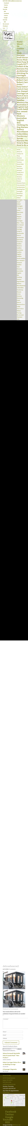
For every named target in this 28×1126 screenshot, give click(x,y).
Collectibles (22, 134)
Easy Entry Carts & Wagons (20, 214)
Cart (4, 28)
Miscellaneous (21, 285)
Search (19, 1049)
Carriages (21, 75)
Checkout (5, 26)
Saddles (20, 100)
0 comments (12, 969)
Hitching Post (21, 189)
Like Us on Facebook (9, 1107)
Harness (21, 55)
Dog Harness (20, 281)
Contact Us (20, 153)
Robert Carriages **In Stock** (21, 200)
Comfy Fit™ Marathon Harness (20, 174)
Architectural (21, 187)
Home (19, 42)
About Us (19, 151)
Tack (19, 114)
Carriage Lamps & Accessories (20, 231)
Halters (20, 129)
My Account (6, 24)
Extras (20, 138)
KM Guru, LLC (17, 1125)
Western (21, 116)
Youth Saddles (21, 258)
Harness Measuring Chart (20, 298)
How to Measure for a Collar (21, 304)
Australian (22, 118)
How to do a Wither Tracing (20, 311)
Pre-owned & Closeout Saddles (20, 262)
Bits (19, 123)
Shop (19, 53)
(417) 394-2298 (7, 1082)
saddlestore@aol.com (9, 1084)
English (20, 120)
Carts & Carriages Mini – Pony (20, 221)
